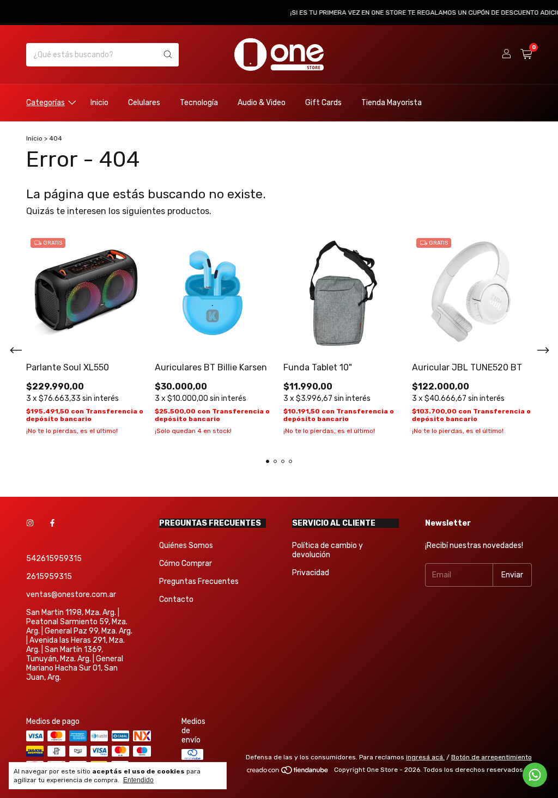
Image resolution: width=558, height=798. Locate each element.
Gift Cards (323, 102)
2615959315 (49, 576)
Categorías (45, 102)
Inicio (99, 102)
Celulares (144, 102)
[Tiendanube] (288, 772)
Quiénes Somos (186, 545)
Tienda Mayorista (391, 102)
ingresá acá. (425, 757)
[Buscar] (168, 54)
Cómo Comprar (185, 563)
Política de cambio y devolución (327, 550)
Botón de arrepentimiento (491, 757)
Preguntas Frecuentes (199, 581)
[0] (526, 54)
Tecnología (199, 102)
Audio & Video (262, 102)
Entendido (138, 780)
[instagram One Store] (30, 523)
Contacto (176, 599)
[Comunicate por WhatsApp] (535, 775)
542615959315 (54, 558)
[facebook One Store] (52, 523)
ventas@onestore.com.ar (71, 594)
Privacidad (310, 572)
